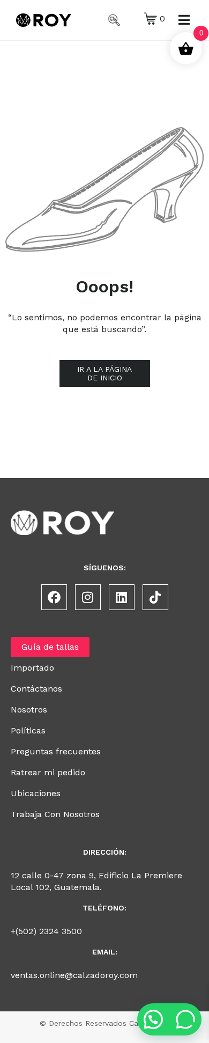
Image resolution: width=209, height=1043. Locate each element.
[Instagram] (88, 597)
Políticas (28, 730)
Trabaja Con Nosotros (55, 814)
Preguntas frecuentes (56, 751)
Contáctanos (36, 689)
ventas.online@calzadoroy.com (74, 975)
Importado (32, 668)
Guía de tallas (50, 647)
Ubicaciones (36, 793)
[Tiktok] (155, 597)
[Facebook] (54, 597)
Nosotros (29, 709)
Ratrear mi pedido (48, 772)
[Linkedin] (122, 597)
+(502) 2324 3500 (46, 931)
